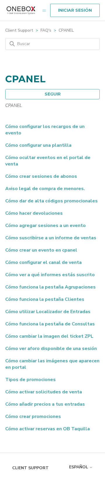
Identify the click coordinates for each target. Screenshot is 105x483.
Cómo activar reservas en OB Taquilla (47, 429)
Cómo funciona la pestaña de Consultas (50, 324)
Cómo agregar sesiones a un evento (45, 225)
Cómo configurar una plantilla (38, 145)
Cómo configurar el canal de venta (43, 262)
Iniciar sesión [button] (75, 10)
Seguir (53, 94)
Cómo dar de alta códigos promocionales (51, 201)
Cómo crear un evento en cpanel (41, 250)
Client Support (19, 30)
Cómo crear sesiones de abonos (41, 176)
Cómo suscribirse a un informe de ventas (50, 238)
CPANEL (66, 30)
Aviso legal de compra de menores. (45, 188)
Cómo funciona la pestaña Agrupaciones (50, 287)
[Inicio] (21, 10)
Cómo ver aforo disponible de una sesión (51, 348)
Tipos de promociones (30, 379)
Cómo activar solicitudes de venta (43, 392)
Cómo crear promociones (33, 416)
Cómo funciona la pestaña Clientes (44, 299)
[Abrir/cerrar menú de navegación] (44, 10)
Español (79, 467)
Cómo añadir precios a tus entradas (45, 404)
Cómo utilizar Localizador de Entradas (47, 311)
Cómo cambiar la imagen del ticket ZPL (49, 336)
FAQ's (46, 30)
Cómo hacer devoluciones (34, 213)
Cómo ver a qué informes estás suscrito (50, 275)
